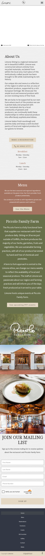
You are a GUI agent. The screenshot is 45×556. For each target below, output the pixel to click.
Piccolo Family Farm (22, 221)
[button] (42, 2)
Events (22, 530)
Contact (22, 543)
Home (22, 513)
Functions (22, 526)
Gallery (22, 538)
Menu (22, 517)
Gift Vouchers (22, 534)
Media (22, 547)
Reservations (22, 521)
